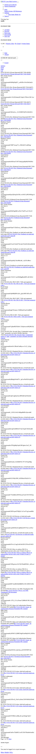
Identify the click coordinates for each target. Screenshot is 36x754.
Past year (7, 36)
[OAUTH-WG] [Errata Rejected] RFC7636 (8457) (16, 104)
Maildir (7, 752)
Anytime (7, 30)
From (2, 67)
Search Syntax (8, 11)
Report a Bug (10, 43)
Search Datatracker (10, 6)
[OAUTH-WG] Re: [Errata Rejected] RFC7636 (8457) (17, 89)
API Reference (17, 11)
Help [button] (5, 9)
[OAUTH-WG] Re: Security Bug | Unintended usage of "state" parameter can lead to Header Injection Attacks (17, 336)
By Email (18, 43)
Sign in (6, 16)
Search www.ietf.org (10, 4)
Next (9, 739)
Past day (6, 31)
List (2, 71)
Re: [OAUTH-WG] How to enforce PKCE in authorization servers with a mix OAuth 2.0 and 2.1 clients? (16, 554)
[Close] (1, 746)
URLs (11, 752)
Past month (7, 34)
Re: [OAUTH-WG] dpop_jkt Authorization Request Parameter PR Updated (16, 607)
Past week (7, 33)
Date (5, 53)
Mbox (2, 752)
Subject (3, 66)
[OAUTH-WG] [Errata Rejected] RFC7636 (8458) (16, 74)
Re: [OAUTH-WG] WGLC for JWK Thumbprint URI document (14, 591)
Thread (6, 54)
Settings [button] (6, 13)
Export (6, 63)
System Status (26, 43)
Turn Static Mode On (14, 14)
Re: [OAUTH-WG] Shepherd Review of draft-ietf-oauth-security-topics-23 (18, 353)
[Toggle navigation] (1, 50)
